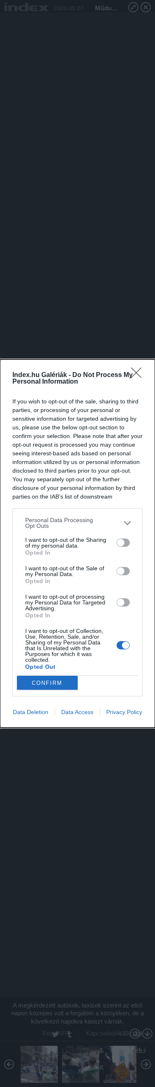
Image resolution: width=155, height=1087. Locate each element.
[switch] (123, 543)
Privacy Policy (124, 712)
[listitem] (77, 523)
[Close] (139, 375)
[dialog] (77, 543)
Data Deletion (30, 712)
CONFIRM (47, 683)
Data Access (77, 712)
